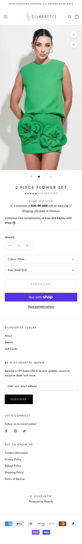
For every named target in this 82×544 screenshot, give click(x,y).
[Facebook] (6, 430)
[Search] (69, 16)
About (8, 336)
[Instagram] (15, 430)
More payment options (41, 306)
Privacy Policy (13, 459)
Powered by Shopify (41, 501)
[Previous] (31, 176)
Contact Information (16, 453)
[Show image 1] (39, 177)
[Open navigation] (6, 16)
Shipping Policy (14, 472)
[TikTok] (24, 430)
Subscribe (19, 399)
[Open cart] (76, 17)
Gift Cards (11, 349)
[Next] (50, 176)
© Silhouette (41, 496)
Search (9, 342)
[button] (41, 206)
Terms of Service (14, 479)
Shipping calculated (33, 211)
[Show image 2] (43, 177)
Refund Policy (13, 466)
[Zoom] (73, 34)
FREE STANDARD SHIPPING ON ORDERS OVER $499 (41, 3)
